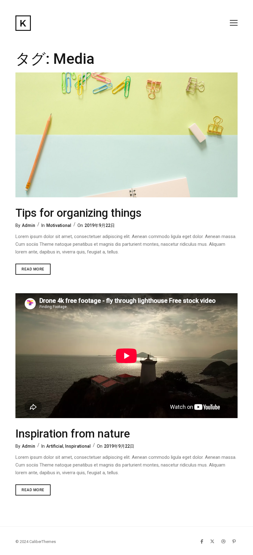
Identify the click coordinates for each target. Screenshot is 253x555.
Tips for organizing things (78, 213)
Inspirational (78, 446)
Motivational (58, 225)
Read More (36, 271)
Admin (28, 225)
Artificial (54, 446)
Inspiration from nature (72, 433)
